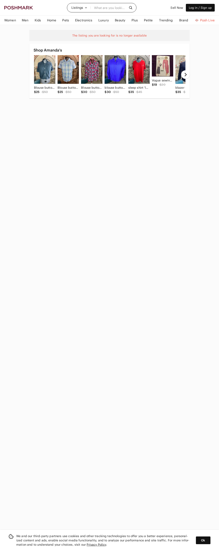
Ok (203, 540)
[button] (79, 8)
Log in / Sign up (200, 8)
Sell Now (176, 8)
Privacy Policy (96, 545)
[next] (185, 74)
